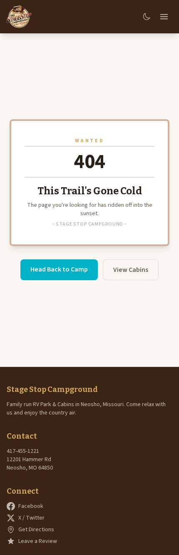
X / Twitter (31, 518)
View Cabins (130, 269)
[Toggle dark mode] (146, 16)
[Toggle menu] (164, 16)
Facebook (30, 506)
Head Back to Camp (59, 269)
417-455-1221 (23, 451)
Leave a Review (37, 541)
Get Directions (36, 529)
